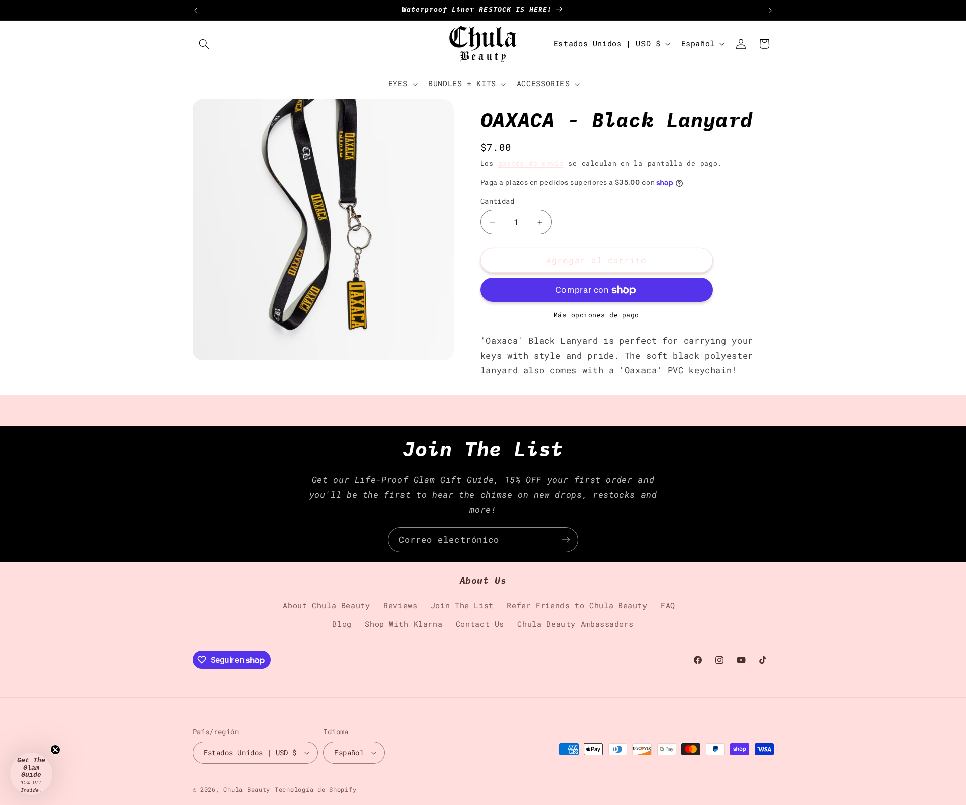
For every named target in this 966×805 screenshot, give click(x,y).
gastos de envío (531, 163)
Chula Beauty (246, 789)
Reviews (400, 605)
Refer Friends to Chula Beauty (577, 605)
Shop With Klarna (403, 624)
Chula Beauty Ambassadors (575, 624)
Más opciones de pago (597, 315)
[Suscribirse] (566, 539)
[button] (204, 43)
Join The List (462, 605)
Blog (342, 624)
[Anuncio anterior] (196, 10)
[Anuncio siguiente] (770, 10)
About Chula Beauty (326, 605)
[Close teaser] (55, 750)
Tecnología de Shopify (315, 789)
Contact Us (480, 624)
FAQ (668, 605)
